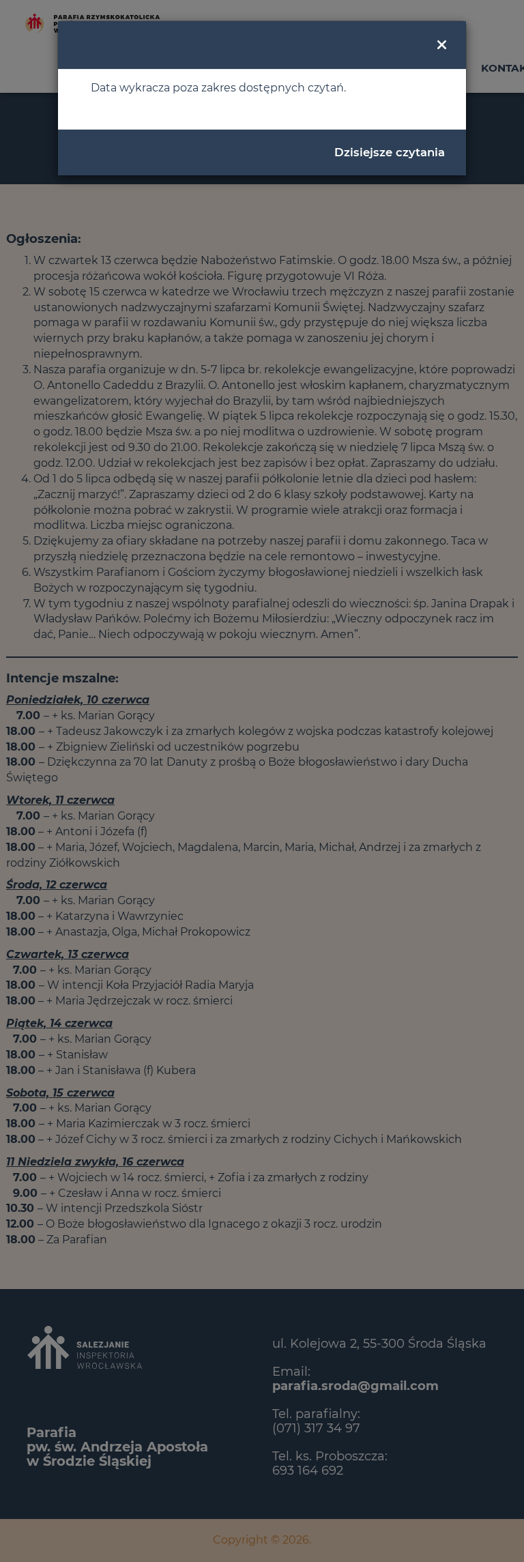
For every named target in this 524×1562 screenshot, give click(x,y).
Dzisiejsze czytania (389, 152)
